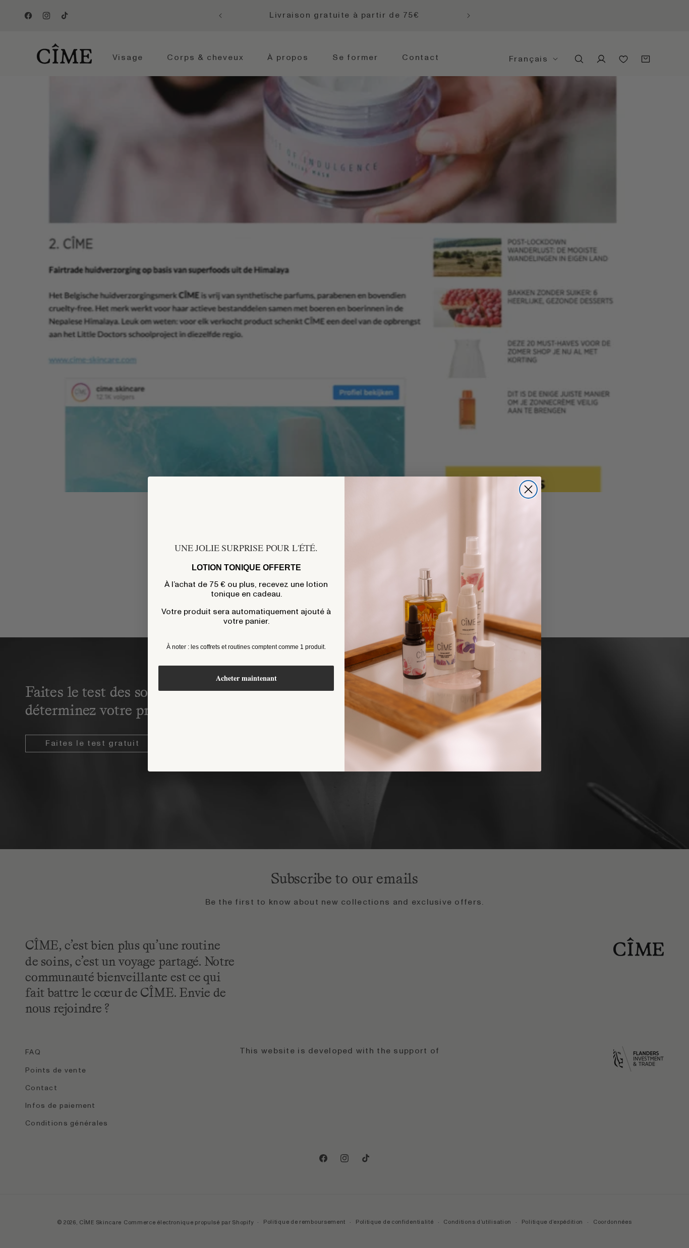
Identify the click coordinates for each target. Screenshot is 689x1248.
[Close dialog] (528, 489)
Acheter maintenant (246, 678)
